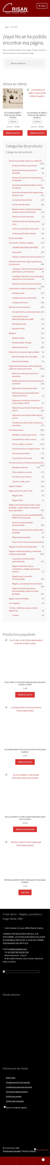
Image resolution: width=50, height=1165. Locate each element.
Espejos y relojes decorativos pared (26, 257)
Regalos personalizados (19, 598)
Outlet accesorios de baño (23, 216)
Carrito (38, 1159)
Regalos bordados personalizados (23, 546)
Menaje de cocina (19, 324)
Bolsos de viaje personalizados (24, 356)
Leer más (25, 892)
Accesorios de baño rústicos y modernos (25, 161)
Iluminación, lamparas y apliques (22, 288)
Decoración (16, 252)
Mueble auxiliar (18, 338)
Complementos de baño (22, 200)
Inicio (7, 27)
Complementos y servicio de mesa (26, 312)
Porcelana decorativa (21, 453)
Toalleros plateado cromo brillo (25, 228)
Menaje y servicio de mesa (19, 307)
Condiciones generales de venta (19, 1087)
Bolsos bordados (16, 238)
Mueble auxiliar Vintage (21, 342)
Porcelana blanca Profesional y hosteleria (26, 462)
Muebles (12, 333)
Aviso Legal (10, 1077)
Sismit (33, 1151)
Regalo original (15, 486)
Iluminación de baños (21, 204)
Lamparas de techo (20, 302)
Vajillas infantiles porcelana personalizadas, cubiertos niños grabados (25, 591)
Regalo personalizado (21, 537)
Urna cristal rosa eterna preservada (26, 542)
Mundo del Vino (18, 328)
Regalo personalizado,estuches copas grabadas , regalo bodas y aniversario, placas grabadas (24, 507)
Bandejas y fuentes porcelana (24, 435)
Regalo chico (17, 500)
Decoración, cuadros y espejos (21, 242)
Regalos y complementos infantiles (27, 583)
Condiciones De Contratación (18, 1082)
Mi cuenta (8, 1161)
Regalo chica (17, 495)
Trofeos (15, 615)
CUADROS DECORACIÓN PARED (25, 247)
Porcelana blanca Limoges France (26, 448)
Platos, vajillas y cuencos (22, 444)
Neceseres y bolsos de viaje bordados (24, 352)
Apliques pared (18, 293)
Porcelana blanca (16, 430)
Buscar (25, 1161)
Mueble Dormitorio (20, 347)
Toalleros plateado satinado (24, 233)
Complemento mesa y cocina (24, 439)
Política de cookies (13, 1096)
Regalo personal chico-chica (20, 491)
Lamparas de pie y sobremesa (24, 298)
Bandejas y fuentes (20, 467)
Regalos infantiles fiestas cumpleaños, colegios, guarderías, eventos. (26, 569)
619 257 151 (24, 952)
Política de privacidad (15, 1101)
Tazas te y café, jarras (21, 481)
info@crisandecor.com (17, 949)
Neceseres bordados (20, 361)
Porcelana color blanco (21, 476)
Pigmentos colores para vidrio (24, 388)
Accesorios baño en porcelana (24, 165)
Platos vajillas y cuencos (22, 472)
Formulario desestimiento (17, 1091)
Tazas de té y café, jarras (22, 458)
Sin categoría (14, 603)
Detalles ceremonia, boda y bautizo (26, 284)
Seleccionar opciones (25, 829)
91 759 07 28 (13, 952)
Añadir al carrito (13, 133)
